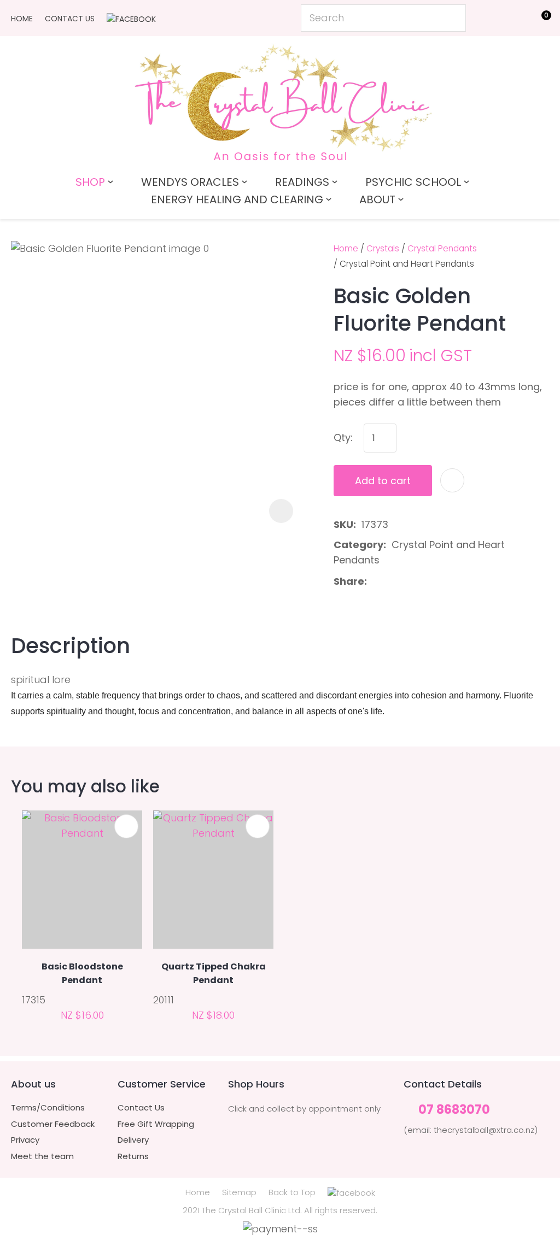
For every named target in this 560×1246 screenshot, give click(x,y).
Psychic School (413, 182)
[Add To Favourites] (452, 480)
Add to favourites (126, 826)
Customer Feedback (53, 1124)
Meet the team (42, 1156)
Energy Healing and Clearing (237, 199)
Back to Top (292, 1192)
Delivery (133, 1140)
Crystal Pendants (442, 248)
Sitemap (239, 1192)
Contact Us (70, 18)
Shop (90, 182)
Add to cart (383, 480)
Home (22, 18)
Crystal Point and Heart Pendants (407, 263)
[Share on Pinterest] (424, 581)
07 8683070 (454, 1110)
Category (358, 544)
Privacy (25, 1140)
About (377, 199)
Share (349, 581)
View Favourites (514, 20)
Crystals (382, 248)
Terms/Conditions (48, 1107)
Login (489, 17)
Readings (302, 182)
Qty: (343, 437)
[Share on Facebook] (374, 581)
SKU (343, 524)
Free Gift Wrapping (156, 1124)
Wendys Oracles (190, 182)
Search (453, 18)
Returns (133, 1156)
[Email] (407, 582)
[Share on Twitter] (389, 581)
